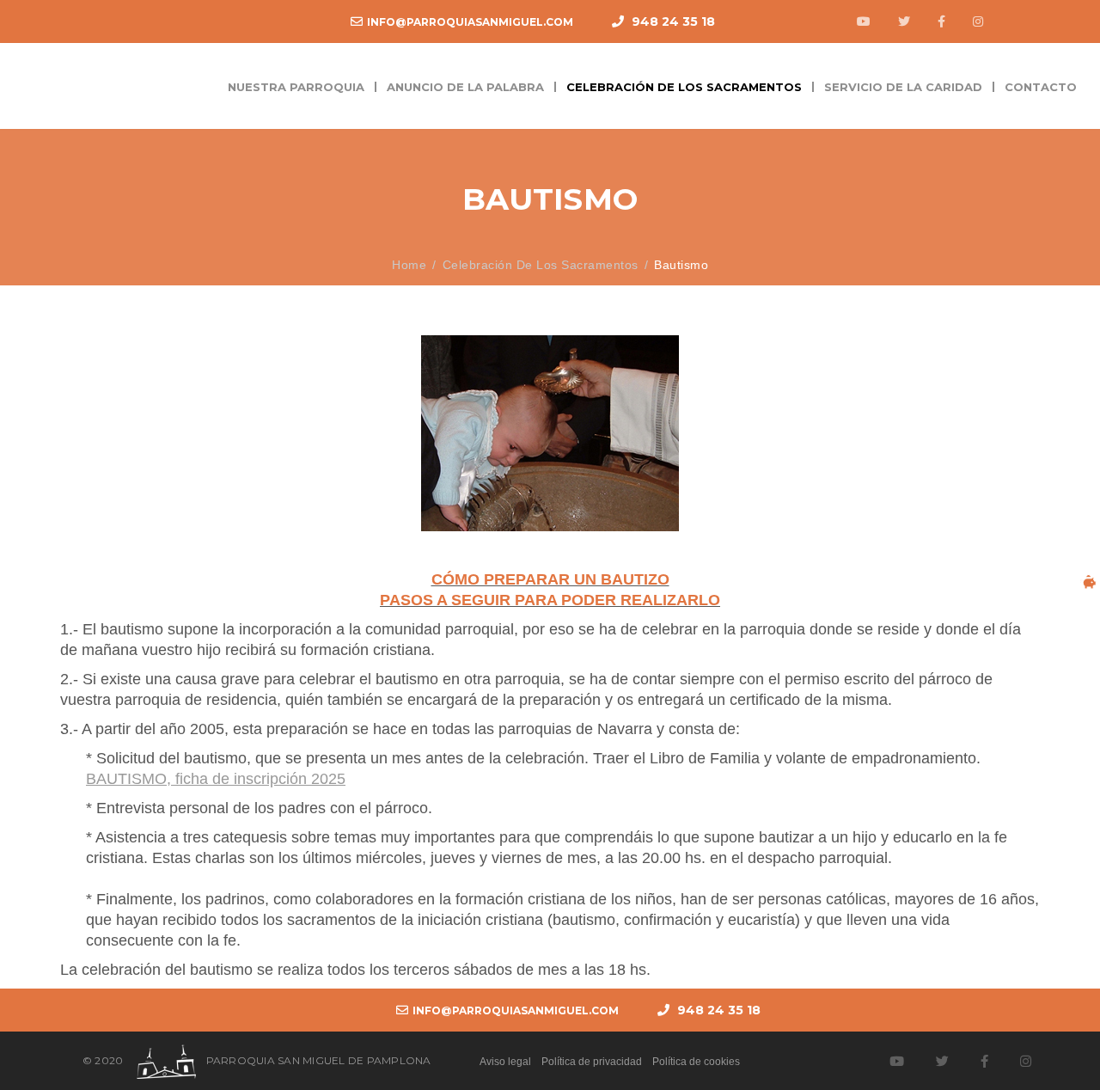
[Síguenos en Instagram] (975, 21)
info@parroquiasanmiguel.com (470, 21)
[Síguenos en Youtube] (861, 21)
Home (409, 265)
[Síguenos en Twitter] (901, 21)
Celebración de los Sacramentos (541, 265)
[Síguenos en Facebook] (939, 21)
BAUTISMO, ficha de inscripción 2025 (215, 778)
